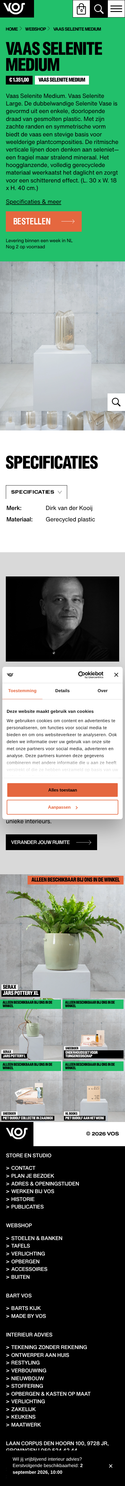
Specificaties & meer (33, 201)
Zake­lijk (23, 1409)
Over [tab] (103, 690)
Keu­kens (23, 1416)
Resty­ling (25, 1362)
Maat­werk (26, 1424)
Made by (28, 1316)
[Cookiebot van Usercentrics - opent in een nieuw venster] (78, 675)
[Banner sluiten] (116, 675)
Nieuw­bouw (27, 1378)
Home (12, 29)
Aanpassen (59, 807)
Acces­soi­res (29, 1269)
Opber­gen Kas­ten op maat (50, 1393)
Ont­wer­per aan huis (40, 1355)
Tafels (20, 1245)
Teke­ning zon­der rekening (49, 1347)
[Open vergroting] (62, 336)
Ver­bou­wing (28, 1370)
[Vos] (16, 1134)
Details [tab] (62, 690)
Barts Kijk (26, 1308)
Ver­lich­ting (28, 1253)
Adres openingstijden (45, 1183)
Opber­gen (25, 1261)
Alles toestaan (62, 789)
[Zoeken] (99, 9)
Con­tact (23, 1168)
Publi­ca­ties (27, 1206)
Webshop (35, 29)
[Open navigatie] (116, 8)
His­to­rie (22, 1199)
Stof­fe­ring (27, 1386)
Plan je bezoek (32, 1175)
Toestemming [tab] (22, 690)
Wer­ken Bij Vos (32, 1191)
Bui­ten (20, 1277)
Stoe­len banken (36, 1238)
